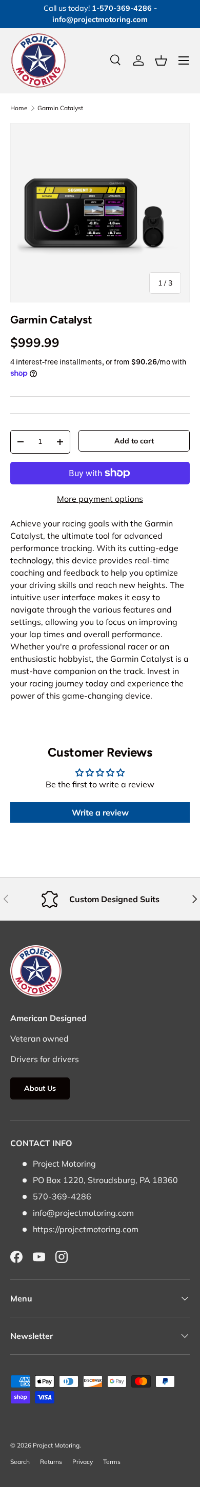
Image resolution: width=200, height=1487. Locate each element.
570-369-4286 (62, 1196)
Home (19, 108)
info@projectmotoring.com (83, 1213)
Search (20, 1461)
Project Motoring (56, 1445)
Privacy (82, 1461)
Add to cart (134, 440)
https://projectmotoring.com (85, 1229)
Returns (51, 1461)
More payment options (100, 499)
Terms (112, 1461)
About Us (40, 1088)
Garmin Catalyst (60, 108)
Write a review (100, 812)
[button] (161, 60)
